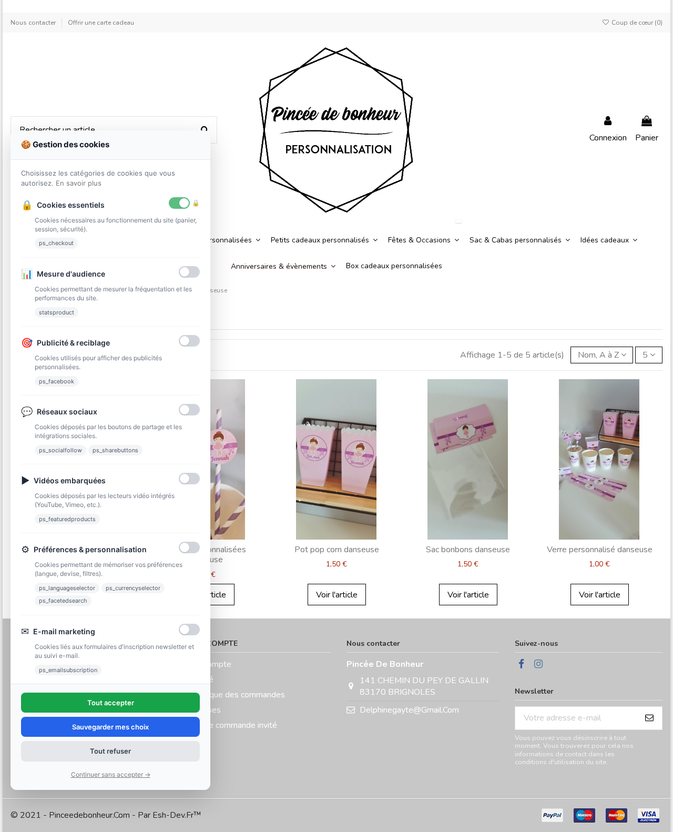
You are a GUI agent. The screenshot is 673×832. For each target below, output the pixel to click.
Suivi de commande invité (231, 725)
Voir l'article (337, 595)
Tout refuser (110, 751)
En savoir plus (78, 183)
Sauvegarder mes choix (110, 727)
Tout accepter (110, 702)
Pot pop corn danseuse (336, 549)
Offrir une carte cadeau (101, 22)
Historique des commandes (235, 695)
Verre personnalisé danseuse (599, 549)
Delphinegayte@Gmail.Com (409, 710)
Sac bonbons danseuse (468, 549)
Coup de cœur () (636, 22)
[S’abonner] (649, 718)
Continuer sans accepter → (110, 774)
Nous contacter (34, 22)
